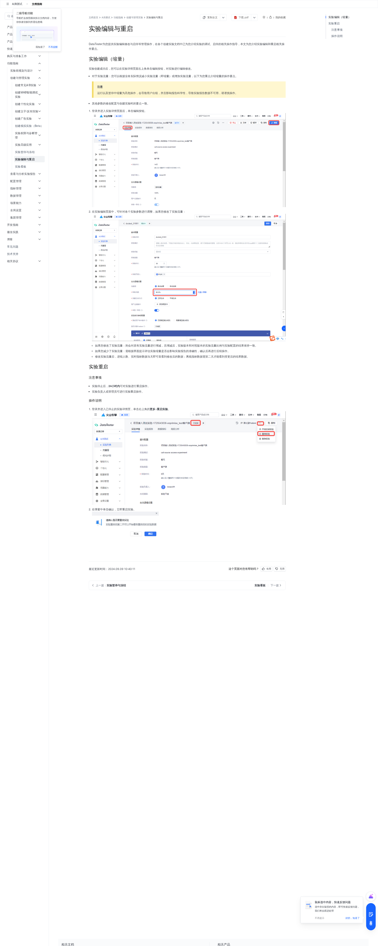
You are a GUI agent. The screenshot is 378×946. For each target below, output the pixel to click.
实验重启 (334, 23)
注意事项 (337, 29)
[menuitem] (25, 126)
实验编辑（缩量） (339, 17)
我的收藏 (280, 17)
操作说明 (337, 36)
